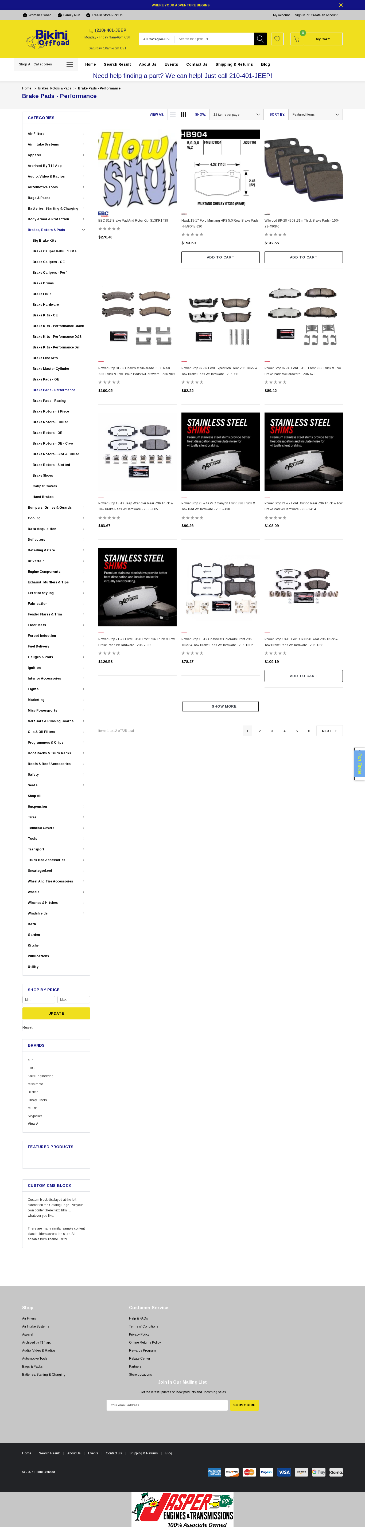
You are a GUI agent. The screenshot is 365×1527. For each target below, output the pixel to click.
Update (56, 1013)
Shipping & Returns (144, 1453)
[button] (182, 1509)
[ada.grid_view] (183, 114)
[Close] (340, 5)
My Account (281, 15)
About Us (73, 1453)
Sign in (300, 15)
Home (26, 1453)
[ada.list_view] (173, 114)
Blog (168, 1453)
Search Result (49, 1453)
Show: (200, 114)
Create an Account (324, 15)
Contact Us (114, 1453)
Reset (27, 1027)
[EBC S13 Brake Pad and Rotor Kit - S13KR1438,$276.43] (137, 168)
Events (93, 1453)
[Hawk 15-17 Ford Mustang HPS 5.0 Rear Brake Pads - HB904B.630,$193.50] (220, 168)
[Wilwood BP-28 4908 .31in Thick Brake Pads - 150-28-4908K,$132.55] (304, 168)
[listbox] (315, 114)
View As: (157, 114)
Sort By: (277, 114)
